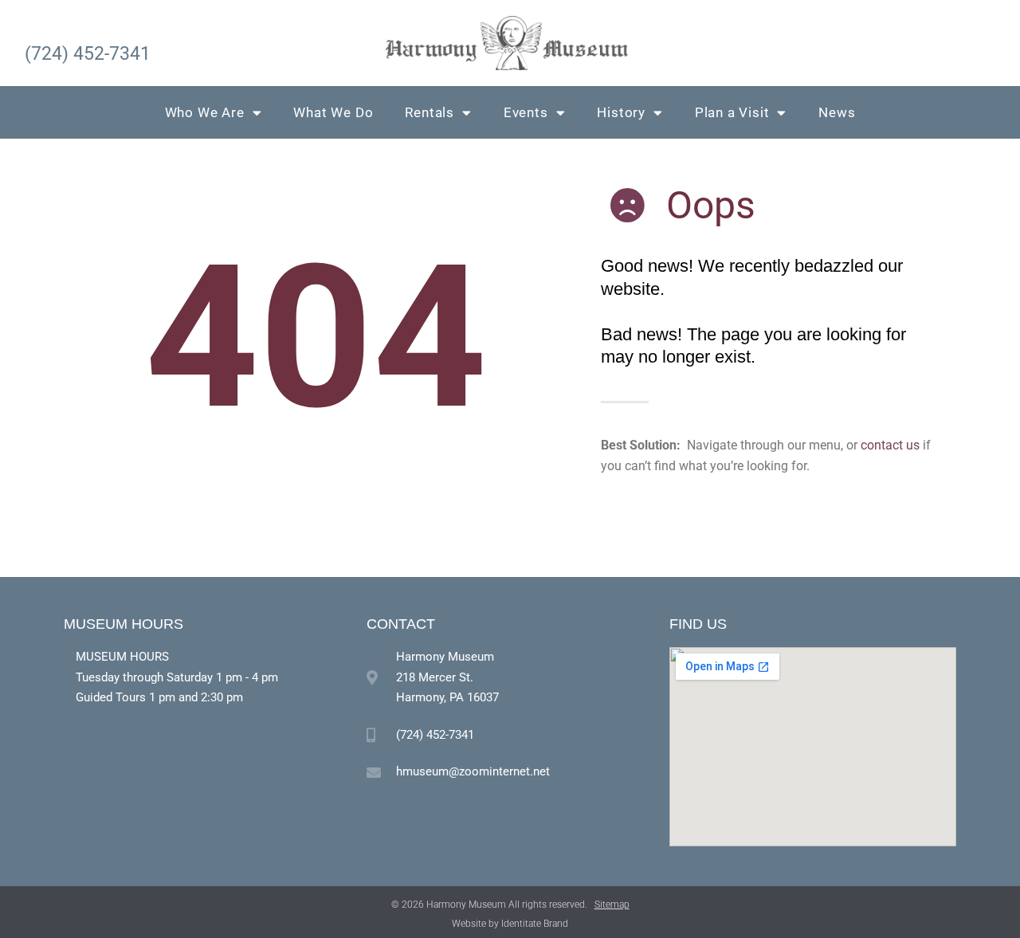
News (836, 112)
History (621, 112)
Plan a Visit (732, 112)
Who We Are (205, 112)
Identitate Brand (534, 923)
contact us (890, 445)
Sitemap (612, 904)
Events (526, 112)
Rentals (429, 112)
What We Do (333, 112)
